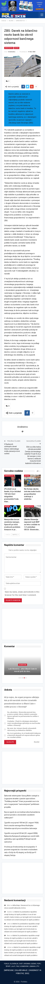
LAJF (13, 966)
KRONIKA (27, 964)
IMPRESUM (8, 970)
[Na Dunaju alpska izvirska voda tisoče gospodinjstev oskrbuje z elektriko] (32, 480)
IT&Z (17, 966)
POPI (38, 964)
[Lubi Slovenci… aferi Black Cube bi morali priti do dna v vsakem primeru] (22, 662)
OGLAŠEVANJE (21, 970)
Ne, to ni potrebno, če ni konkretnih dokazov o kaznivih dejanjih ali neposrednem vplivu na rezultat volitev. (24, 735)
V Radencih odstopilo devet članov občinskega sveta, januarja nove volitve (12, 449)
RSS (27, 973)
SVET (21, 964)
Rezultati (36, 742)
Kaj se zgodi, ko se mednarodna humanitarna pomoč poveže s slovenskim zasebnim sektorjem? (22, 815)
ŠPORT (8, 966)
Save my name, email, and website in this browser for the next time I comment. (22, 593)
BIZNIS (17, 48)
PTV (38, 966)
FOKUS (6, 964)
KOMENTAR (22, 665)
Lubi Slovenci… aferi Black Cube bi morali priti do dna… (22, 670)
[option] (22, 663)
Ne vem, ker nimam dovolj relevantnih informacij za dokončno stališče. (21, 729)
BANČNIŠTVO (9, 48)
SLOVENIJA (14, 964)
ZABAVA (33, 966)
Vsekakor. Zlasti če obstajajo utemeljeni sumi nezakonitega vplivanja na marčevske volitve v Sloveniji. (23, 723)
